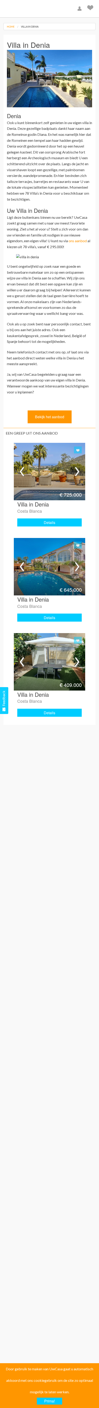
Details (49, 522)
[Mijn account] (80, 8)
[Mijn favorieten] (90, 8)
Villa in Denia (29, 26)
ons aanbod (78, 241)
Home (11, 26)
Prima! (49, 1401)
